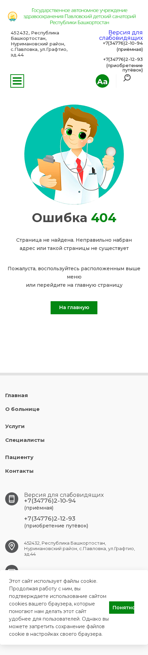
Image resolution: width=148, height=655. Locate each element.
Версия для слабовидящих (121, 35)
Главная (16, 395)
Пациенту (19, 457)
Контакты (19, 471)
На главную (74, 307)
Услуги (15, 426)
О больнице (22, 409)
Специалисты (25, 440)
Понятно (123, 607)
